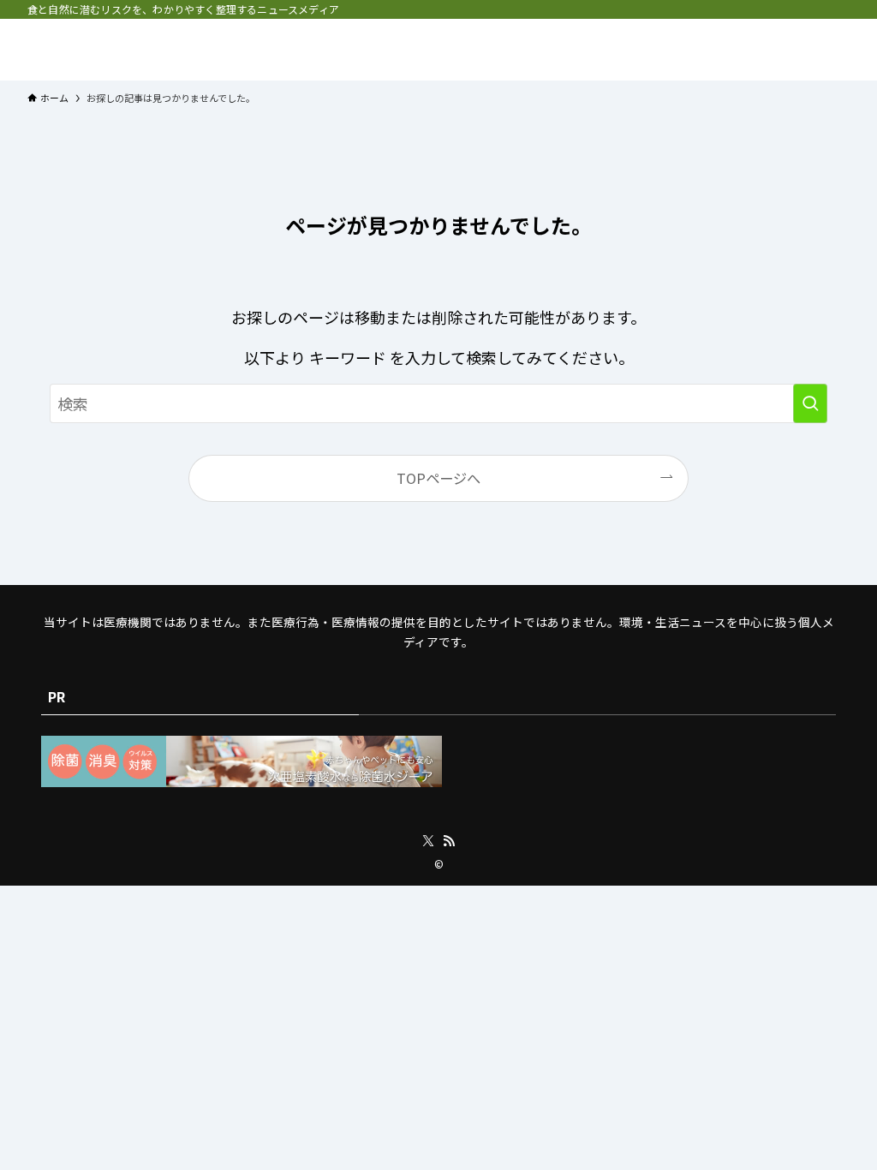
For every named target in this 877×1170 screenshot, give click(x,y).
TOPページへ (438, 478)
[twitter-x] (428, 841)
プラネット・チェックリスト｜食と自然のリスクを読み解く (181, 49)
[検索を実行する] (810, 403)
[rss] (448, 841)
